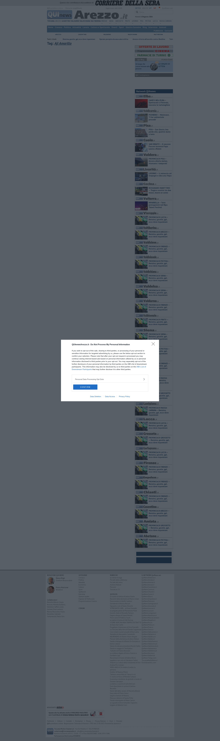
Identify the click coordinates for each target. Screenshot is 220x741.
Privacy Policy (124, 396)
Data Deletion (95, 396)
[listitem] (110, 379)
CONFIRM (85, 387)
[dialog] (110, 370)
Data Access (110, 396)
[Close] (154, 344)
